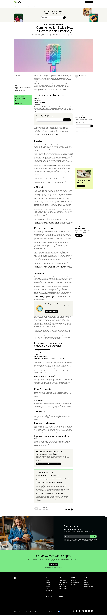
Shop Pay (86, 582)
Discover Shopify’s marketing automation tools (48, 463)
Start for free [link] (66, 119)
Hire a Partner (61, 584)
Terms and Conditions (83, 540)
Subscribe (93, 536)
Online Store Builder (63, 599)
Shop (85, 580)
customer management (39, 296)
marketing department (50, 165)
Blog (15, 6)
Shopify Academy (62, 586)
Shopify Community (63, 588)
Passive (37, 98)
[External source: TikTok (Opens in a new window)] (86, 611)
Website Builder (62, 601)
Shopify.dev (73, 580)
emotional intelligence (53, 281)
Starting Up (26, 6)
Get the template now (51, 311)
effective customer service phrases (59, 297)
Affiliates (48, 586)
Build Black (48, 601)
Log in (82, 2)
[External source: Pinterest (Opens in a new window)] (92, 611)
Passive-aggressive (40, 102)
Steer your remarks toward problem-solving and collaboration (50, 358)
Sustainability (49, 599)
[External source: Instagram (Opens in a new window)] (83, 611)
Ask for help (38, 352)
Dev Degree (73, 584)
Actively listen (38, 354)
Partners (48, 584)
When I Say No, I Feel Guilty (52, 134)
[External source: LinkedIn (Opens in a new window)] (89, 611)
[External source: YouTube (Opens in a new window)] (80, 611)
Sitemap (45, 611)
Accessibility (48, 603)
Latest (37, 6)
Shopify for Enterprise (88, 586)
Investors (48, 582)
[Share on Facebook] (66, 509)
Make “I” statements (40, 350)
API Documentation (75, 582)
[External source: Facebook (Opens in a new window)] (73, 611)
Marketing (33, 6)
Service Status (49, 590)
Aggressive (38, 100)
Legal (47, 588)
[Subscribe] (64, 17)
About (47, 580)
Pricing (38, 2)
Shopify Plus (86, 584)
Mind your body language (41, 356)
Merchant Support (62, 580)
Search (90, 6)
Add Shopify (79, 235)
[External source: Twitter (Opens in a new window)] (76, 611)
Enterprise (44, 2)
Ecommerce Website (63, 603)
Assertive (37, 104)
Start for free (89, 2)
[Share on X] (69, 509)
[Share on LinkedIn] (72, 509)
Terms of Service (29, 611)
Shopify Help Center (63, 582)
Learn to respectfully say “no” (42, 349)
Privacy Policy (92, 540)
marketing (45, 209)
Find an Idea (20, 6)
